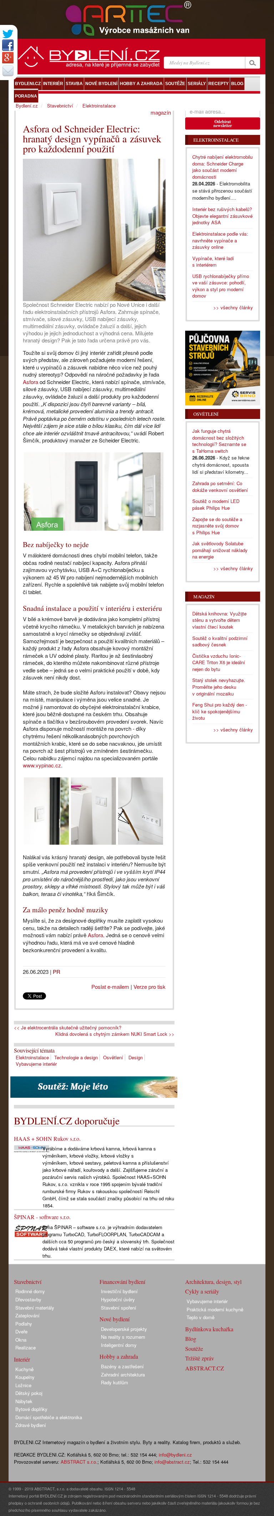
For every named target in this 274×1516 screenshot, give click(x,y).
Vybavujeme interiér (36, 1063)
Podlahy (23, 1323)
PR (56, 971)
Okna (20, 1339)
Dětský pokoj (28, 1393)
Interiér (22, 1359)
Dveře (21, 1331)
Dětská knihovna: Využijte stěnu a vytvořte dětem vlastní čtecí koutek (219, 620)
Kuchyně (24, 1369)
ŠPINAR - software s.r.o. (42, 1217)
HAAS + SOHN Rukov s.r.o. (47, 1138)
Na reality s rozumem (123, 1336)
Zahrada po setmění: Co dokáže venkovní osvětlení (220, 486)
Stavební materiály (34, 1307)
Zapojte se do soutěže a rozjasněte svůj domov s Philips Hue (217, 526)
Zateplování (27, 1315)
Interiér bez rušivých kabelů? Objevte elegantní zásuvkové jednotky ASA (222, 216)
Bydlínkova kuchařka (209, 1329)
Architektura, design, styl (213, 1281)
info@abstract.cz (172, 1461)
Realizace (25, 1347)
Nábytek (23, 1401)
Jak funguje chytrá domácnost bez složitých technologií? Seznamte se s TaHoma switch (219, 440)
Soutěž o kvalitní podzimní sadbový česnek (220, 641)
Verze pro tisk (149, 986)
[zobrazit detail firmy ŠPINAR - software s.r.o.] (32, 1230)
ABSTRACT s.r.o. (79, 1461)
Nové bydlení (115, 1319)
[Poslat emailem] (8, 70)
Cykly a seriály (202, 1291)
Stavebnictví (60, 105)
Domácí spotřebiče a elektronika (48, 1417)
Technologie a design (76, 1057)
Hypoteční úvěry (118, 1299)
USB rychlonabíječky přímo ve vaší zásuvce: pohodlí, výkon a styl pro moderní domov (220, 286)
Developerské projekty (124, 1329)
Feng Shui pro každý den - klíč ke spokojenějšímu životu (219, 711)
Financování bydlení (122, 1281)
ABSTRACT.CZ (204, 1368)
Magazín (203, 596)
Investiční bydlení (119, 1291)
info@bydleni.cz (175, 1454)
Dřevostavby (28, 1299)
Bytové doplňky (31, 1409)
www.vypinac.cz (42, 765)
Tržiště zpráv (199, 1358)
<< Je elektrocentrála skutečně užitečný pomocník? (67, 1027)
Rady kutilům (114, 1382)
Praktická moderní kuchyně (215, 1309)
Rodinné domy (30, 1291)
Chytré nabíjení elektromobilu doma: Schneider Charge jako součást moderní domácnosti (222, 166)
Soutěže (194, 1348)
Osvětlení (113, 1057)
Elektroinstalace (32, 1057)
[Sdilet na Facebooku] (8, 45)
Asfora (30, 381)
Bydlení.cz (27, 105)
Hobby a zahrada (119, 1356)
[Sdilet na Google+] (8, 57)
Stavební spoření (118, 1307)
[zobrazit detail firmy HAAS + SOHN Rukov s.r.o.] (32, 1148)
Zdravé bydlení (30, 1425)
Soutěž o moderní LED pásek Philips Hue (215, 504)
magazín (161, 112)
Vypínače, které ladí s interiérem (213, 261)
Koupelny (25, 1377)
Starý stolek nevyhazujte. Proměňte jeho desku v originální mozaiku (218, 687)
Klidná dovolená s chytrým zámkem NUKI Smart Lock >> (114, 1034)
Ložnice (23, 1385)
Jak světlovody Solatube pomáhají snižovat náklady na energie (220, 550)
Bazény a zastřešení (122, 1366)
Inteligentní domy (119, 1345)
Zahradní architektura (123, 1374)
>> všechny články (233, 307)
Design (135, 1057)
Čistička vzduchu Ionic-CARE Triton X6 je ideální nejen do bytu (218, 662)
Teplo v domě (200, 1317)
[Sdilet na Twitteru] (8, 34)
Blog (190, 1338)
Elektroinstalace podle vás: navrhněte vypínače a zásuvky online (220, 240)
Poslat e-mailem (110, 986)
